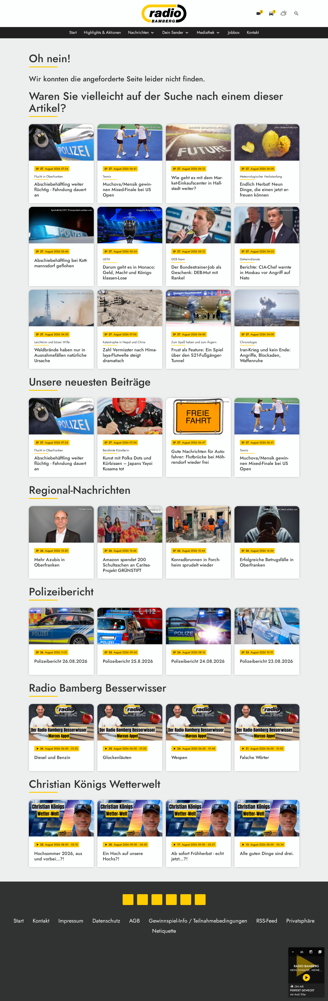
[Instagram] (51, 13)
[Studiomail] (69, 13)
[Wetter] (284, 13)
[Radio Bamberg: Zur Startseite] (164, 14)
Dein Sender (172, 32)
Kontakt (253, 32)
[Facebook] (42, 13)
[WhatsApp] (33, 13)
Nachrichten (138, 32)
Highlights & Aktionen (102, 32)
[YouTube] (60, 13)
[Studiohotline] (78, 13)
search (296, 13)
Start (73, 32)
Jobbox (234, 32)
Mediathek (205, 32)
